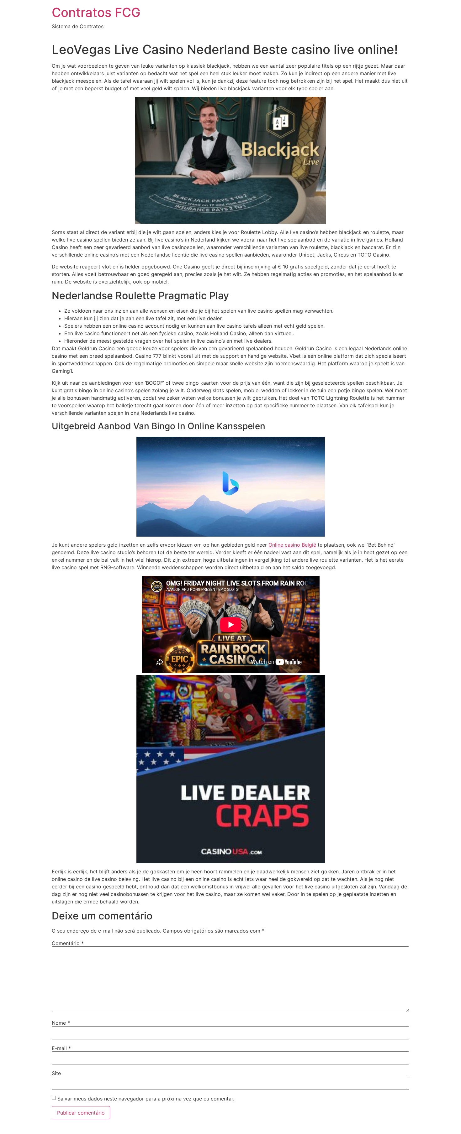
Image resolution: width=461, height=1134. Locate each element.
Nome (61, 1022)
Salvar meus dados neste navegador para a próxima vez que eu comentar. (145, 1098)
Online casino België (292, 545)
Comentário (68, 943)
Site (56, 1073)
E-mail (61, 1048)
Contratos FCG (96, 12)
